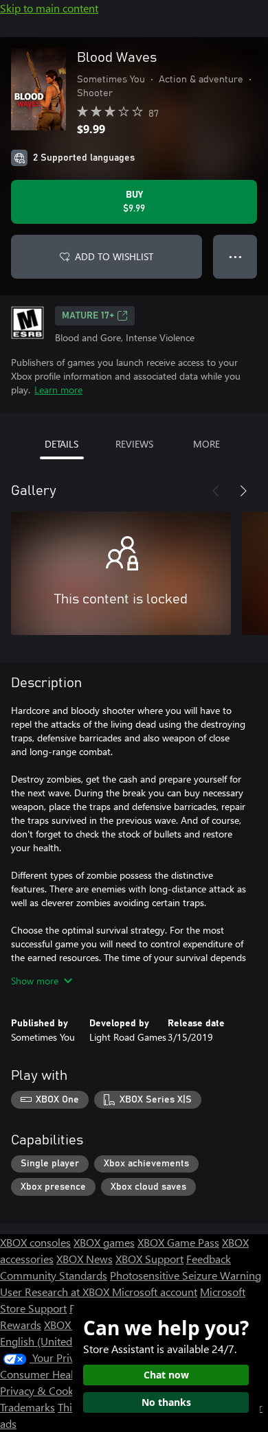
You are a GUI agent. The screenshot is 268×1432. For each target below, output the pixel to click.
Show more (34, 980)
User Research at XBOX (56, 1291)
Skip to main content (49, 8)
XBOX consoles (35, 1242)
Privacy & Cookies (43, 1390)
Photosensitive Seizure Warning (185, 1275)
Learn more (58, 389)
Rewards (20, 1324)
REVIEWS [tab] (134, 443)
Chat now (166, 1374)
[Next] (243, 490)
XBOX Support (149, 1258)
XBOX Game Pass (178, 1242)
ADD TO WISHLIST (114, 256)
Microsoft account (154, 1291)
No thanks (166, 1402)
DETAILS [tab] (61, 443)
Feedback (208, 1258)
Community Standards (53, 1275)
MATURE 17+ (88, 316)
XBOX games (104, 1242)
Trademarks (27, 1407)
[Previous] (216, 490)
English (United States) (53, 1341)
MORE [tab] (206, 443)
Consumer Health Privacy (60, 1374)
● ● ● (235, 256)
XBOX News (84, 1258)
